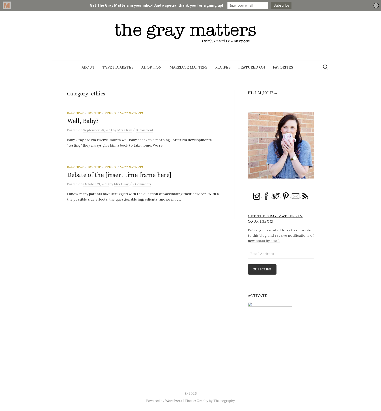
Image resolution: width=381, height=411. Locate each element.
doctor (94, 113)
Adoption (151, 67)
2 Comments (142, 184)
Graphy (202, 401)
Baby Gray (75, 113)
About (88, 67)
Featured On (251, 67)
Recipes (222, 67)
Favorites (283, 67)
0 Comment (144, 130)
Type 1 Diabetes (118, 67)
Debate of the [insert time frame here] (119, 175)
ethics (110, 113)
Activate (257, 295)
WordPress (173, 401)
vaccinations (131, 113)
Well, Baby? (83, 121)
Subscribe (262, 269)
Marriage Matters (188, 67)
